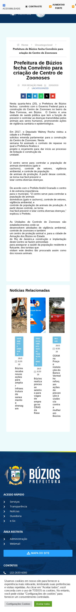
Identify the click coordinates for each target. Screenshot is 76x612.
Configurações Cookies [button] (18, 604)
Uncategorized (40, 88)
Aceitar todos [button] (43, 604)
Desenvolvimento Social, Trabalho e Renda (38, 351)
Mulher (56, 340)
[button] (23, 96)
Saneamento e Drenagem (19, 346)
